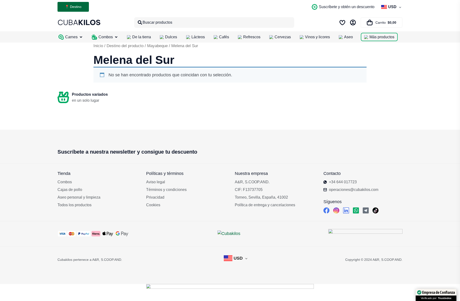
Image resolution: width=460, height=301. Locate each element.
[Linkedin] (346, 210)
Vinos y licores (317, 37)
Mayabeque (157, 46)
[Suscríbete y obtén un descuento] (314, 7)
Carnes (71, 37)
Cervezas (283, 37)
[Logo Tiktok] (376, 210)
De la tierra (141, 37)
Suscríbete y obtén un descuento (346, 7)
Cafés (224, 37)
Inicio (98, 46)
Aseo (348, 37)
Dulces (171, 37)
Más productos (381, 37)
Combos (105, 37)
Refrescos (251, 37)
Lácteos (198, 37)
